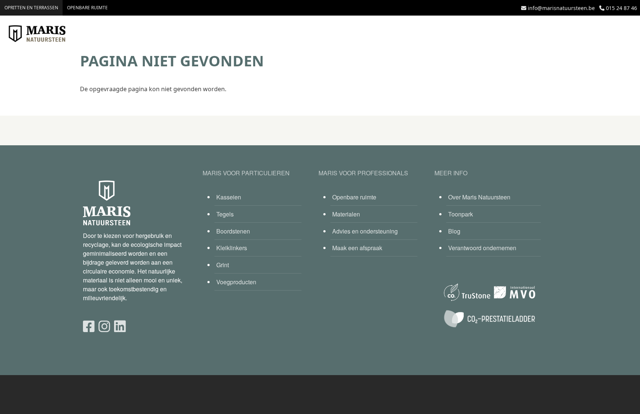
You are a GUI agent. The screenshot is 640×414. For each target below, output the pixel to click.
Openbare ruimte (87, 7)
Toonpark (460, 214)
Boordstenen (233, 231)
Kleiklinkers (231, 248)
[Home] (37, 33)
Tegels (225, 214)
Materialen (346, 214)
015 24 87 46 (621, 7)
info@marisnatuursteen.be (561, 7)
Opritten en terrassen (31, 7)
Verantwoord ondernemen (482, 248)
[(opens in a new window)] (89, 325)
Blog (454, 231)
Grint (222, 265)
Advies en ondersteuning (365, 231)
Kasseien (228, 197)
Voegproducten (236, 282)
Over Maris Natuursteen (479, 197)
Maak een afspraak (357, 248)
